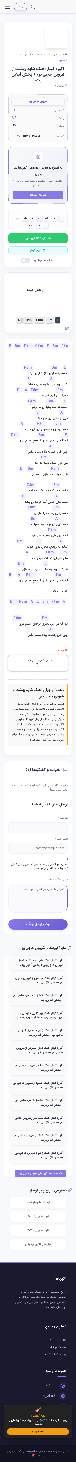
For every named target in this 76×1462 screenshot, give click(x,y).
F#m (39, 320)
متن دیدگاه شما (58, 880)
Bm (49, 320)
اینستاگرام (51, 1385)
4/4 (14, 118)
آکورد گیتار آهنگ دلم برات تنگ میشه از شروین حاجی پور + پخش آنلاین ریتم (40, 963)
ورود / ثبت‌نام (58, 1339)
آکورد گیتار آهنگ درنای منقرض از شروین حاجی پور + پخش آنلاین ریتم (39, 1050)
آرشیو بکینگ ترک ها (55, 1354)
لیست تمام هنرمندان (38, 1202)
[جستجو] (32, 6)
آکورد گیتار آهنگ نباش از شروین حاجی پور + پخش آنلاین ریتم (38, 1138)
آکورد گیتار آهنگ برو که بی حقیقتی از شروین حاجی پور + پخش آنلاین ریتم (41, 1015)
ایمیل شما (61, 839)
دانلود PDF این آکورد (36, 238)
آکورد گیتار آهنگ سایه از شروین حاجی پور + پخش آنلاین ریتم (39, 1103)
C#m (28, 320)
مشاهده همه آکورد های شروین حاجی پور (40, 1173)
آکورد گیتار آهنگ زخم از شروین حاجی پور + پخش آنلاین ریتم (39, 1155)
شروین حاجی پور (38, 101)
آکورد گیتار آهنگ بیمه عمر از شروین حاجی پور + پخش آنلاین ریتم (39, 1120)
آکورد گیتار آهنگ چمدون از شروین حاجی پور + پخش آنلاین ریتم (39, 980)
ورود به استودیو (38, 195)
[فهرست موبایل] (7, 6)
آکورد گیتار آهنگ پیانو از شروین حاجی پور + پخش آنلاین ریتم (39, 1068)
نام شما (63, 818)
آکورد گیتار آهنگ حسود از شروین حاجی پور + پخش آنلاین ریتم (38, 1085)
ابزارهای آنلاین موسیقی (38, 1244)
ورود (20, 6)
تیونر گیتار (35, 250)
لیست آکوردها (58, 1347)
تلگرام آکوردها (49, 1396)
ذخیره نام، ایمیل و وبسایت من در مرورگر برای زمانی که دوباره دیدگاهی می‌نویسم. (39, 866)
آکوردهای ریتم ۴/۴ (38, 1230)
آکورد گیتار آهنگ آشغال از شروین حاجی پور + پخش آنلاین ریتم (38, 998)
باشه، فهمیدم (38, 1432)
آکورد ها (62, 651)
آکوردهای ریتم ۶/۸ (38, 1216)
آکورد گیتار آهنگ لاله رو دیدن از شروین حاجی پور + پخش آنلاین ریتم (40, 1033)
